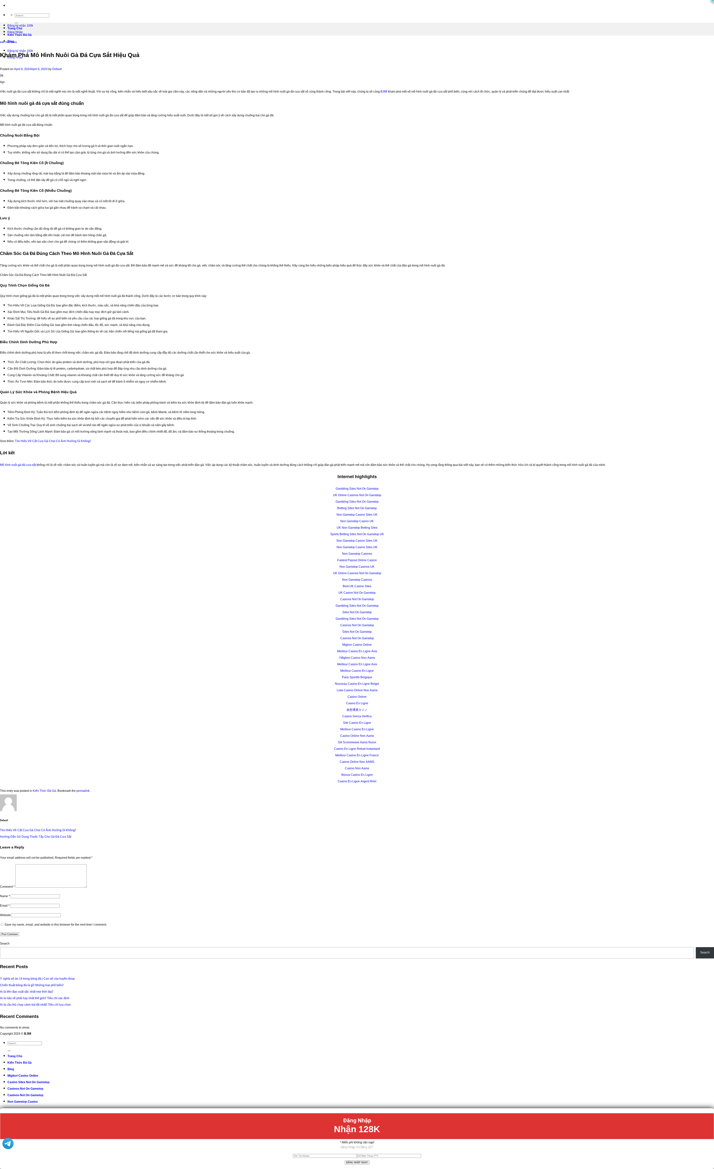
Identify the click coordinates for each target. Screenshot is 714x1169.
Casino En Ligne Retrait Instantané (357, 749)
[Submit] (8, 1050)
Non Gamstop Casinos (357, 554)
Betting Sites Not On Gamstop (357, 508)
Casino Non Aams (357, 768)
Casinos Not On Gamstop (357, 599)
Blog (10, 1069)
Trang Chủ (14, 1056)
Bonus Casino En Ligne (357, 775)
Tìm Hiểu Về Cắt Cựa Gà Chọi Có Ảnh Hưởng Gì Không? (53, 441)
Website (5, 915)
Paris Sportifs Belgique (357, 677)
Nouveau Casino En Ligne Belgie (357, 684)
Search (4, 944)
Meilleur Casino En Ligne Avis (357, 651)
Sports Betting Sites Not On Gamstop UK (357, 534)
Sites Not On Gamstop (357, 612)
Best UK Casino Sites (357, 586)
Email (4, 906)
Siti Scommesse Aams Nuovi (357, 742)
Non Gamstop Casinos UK (357, 567)
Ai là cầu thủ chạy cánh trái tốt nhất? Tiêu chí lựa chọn (35, 1005)
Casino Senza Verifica (357, 716)
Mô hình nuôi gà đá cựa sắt (18, 465)
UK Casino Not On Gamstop (357, 593)
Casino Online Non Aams (357, 736)
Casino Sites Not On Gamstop (28, 1082)
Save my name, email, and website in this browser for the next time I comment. (55, 925)
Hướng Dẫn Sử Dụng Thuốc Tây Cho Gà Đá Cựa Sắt (35, 837)
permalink (82, 791)
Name (5, 896)
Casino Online (357, 697)
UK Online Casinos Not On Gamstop (357, 495)
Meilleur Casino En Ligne (357, 671)
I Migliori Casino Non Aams (357, 658)
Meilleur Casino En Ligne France (357, 755)
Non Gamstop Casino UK (357, 521)
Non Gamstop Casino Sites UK (357, 515)
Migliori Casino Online (357, 645)
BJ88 (383, 92)
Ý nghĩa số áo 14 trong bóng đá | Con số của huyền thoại (37, 979)
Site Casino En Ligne (357, 723)
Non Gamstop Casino (22, 1102)
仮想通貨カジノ (357, 710)
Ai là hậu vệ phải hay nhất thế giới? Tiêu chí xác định (34, 998)
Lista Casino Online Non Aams (357, 690)
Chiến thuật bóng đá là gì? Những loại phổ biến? (32, 985)
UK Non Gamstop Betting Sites (357, 528)
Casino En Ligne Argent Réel (357, 781)
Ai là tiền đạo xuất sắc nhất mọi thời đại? (26, 992)
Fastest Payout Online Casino (357, 560)
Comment (7, 887)
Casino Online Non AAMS (357, 762)
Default (57, 69)
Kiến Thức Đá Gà (8, 42)
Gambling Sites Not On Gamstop (357, 489)
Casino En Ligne (357, 703)
